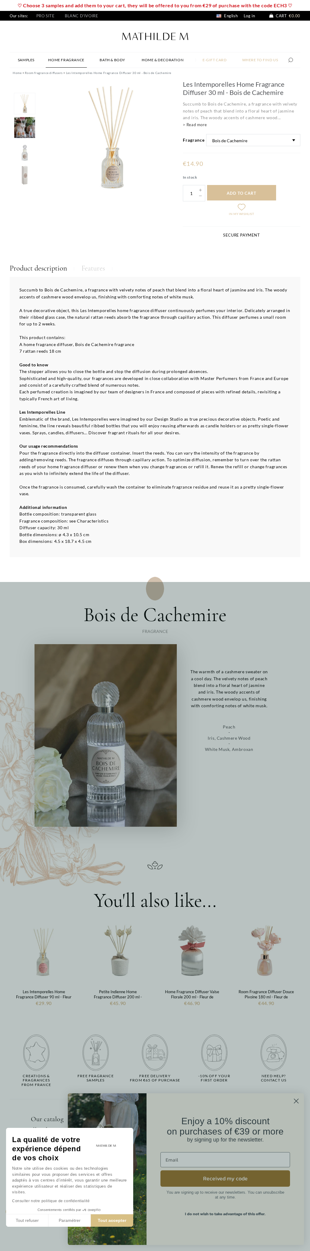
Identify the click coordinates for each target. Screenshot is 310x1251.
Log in (249, 15)
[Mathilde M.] (155, 35)
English (230, 15)
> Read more (195, 124)
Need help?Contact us (274, 1078)
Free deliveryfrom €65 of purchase (155, 1078)
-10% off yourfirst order (214, 1078)
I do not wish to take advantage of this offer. (225, 1214)
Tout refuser (27, 1220)
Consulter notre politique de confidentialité (51, 1201)
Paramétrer (70, 1220)
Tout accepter (112, 1220)
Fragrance (194, 140)
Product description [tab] (38, 268)
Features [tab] (93, 268)
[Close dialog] (296, 1101)
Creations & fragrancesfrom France (36, 1080)
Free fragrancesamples (96, 1078)
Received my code (225, 1178)
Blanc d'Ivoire (81, 15)
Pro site (45, 15)
